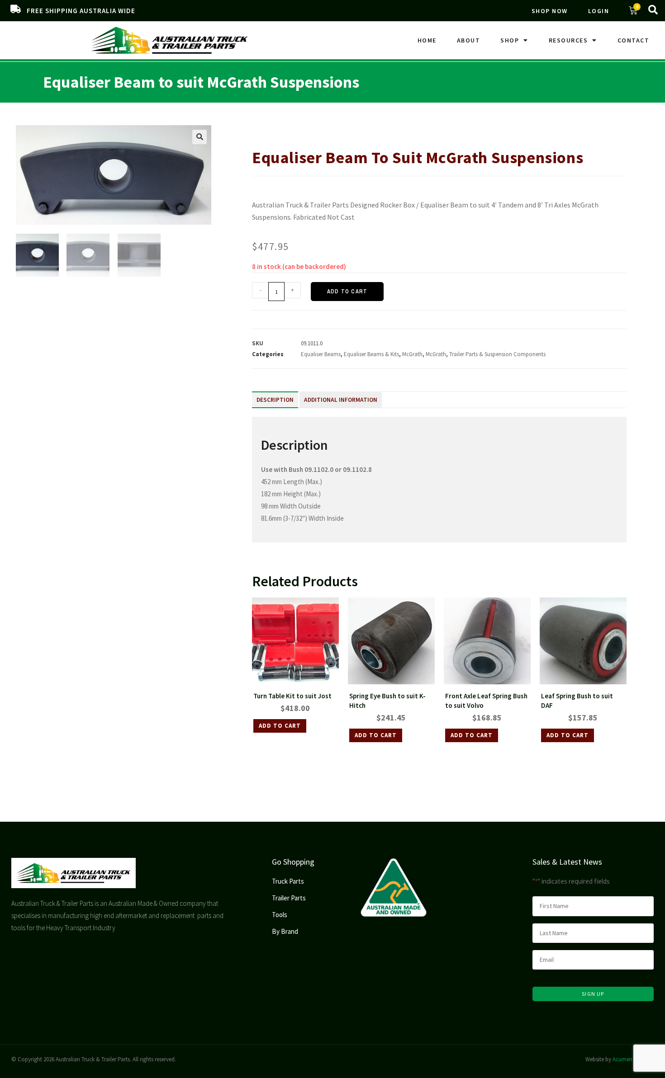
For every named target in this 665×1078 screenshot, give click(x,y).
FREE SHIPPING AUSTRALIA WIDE (81, 10)
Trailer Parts (290, 129)
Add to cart (347, 291)
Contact (634, 40)
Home (427, 40)
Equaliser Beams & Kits (445, 129)
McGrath (412, 354)
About (468, 40)
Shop (509, 40)
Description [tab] (275, 400)
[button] (199, 137)
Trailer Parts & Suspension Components (361, 129)
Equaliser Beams (321, 354)
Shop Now (550, 11)
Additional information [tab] (340, 400)
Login (598, 11)
